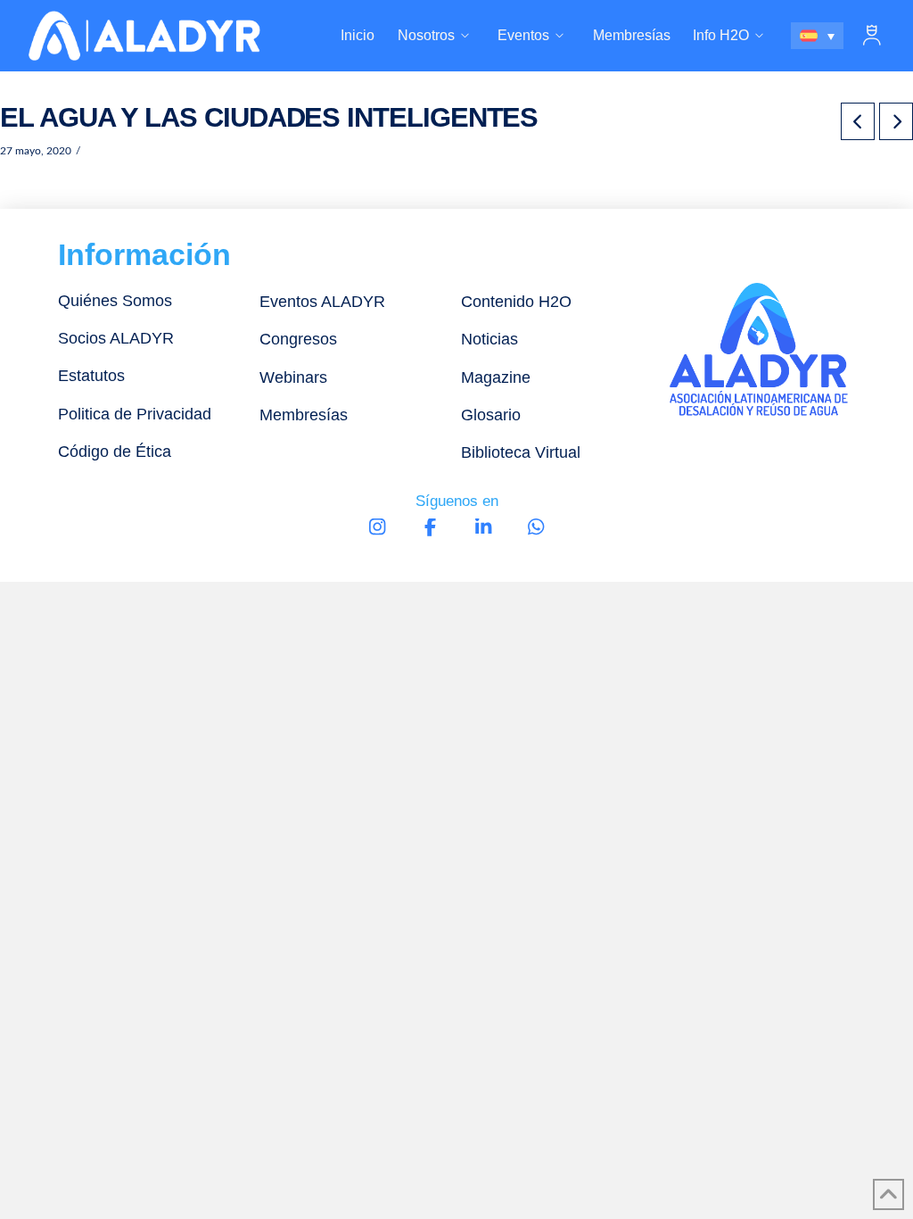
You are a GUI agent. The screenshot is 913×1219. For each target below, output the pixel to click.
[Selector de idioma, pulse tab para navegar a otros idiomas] (817, 35)
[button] (872, 35)
